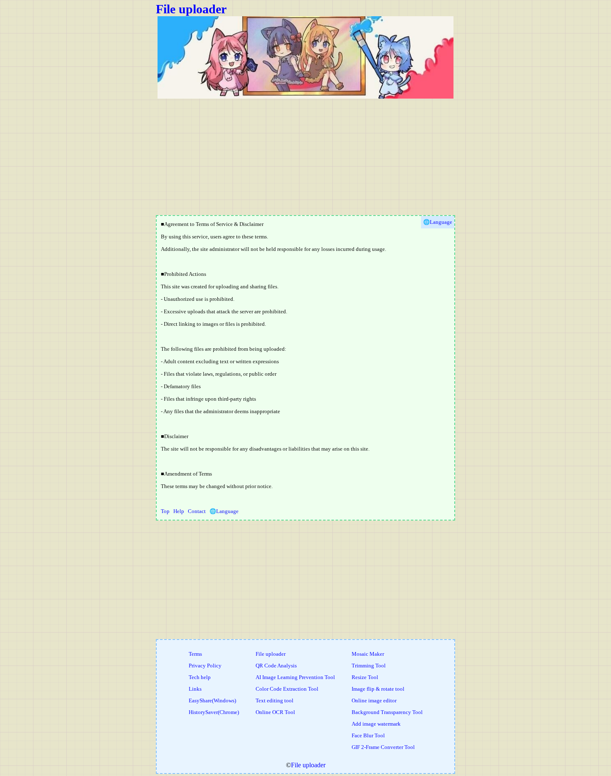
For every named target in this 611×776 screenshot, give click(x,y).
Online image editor (374, 700)
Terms (195, 654)
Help (178, 511)
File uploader (191, 9)
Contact (197, 511)
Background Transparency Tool (387, 712)
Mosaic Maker (368, 654)
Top (165, 511)
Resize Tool (365, 677)
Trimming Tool (369, 665)
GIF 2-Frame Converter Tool (383, 747)
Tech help (200, 677)
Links (195, 689)
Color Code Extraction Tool (287, 689)
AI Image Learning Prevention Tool (295, 677)
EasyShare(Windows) (212, 700)
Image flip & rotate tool (378, 689)
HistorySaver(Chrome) (214, 712)
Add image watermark (376, 724)
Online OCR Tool (275, 712)
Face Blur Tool (368, 735)
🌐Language (224, 511)
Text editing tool (274, 700)
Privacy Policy (205, 665)
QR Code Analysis (276, 665)
